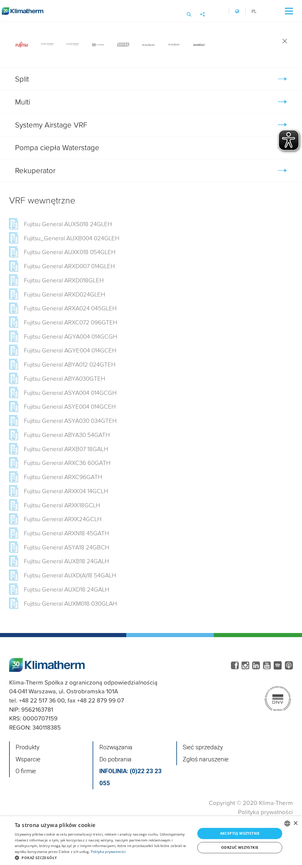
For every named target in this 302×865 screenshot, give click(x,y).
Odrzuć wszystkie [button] (239, 847)
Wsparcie (28, 759)
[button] (102, 858)
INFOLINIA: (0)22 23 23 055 (130, 777)
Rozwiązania (115, 747)
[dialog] (151, 840)
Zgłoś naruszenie (206, 759)
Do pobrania (115, 759)
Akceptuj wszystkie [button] (240, 833)
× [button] (295, 823)
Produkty (28, 747)
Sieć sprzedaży (203, 747)
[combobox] (287, 823)
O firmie (26, 771)
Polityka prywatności (265, 812)
